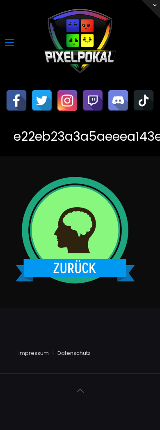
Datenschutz (74, 353)
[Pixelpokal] (80, 80)
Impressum (33, 353)
